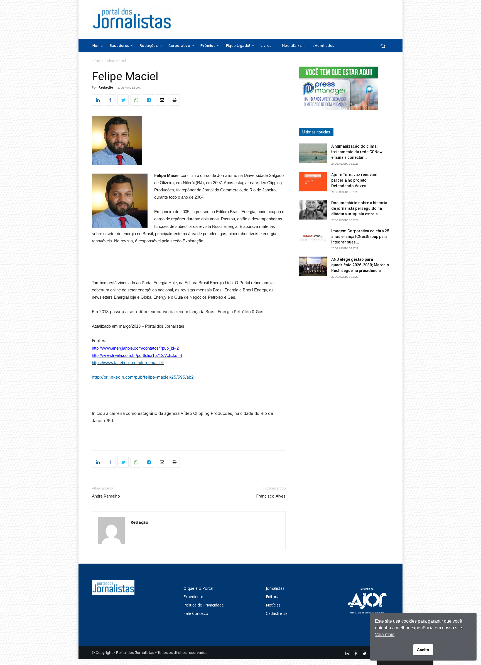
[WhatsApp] (135, 100)
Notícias (273, 605)
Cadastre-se (277, 613)
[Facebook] (110, 100)
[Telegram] (148, 100)
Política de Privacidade (203, 605)
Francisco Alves (271, 496)
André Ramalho (106, 496)
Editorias (273, 596)
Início (96, 61)
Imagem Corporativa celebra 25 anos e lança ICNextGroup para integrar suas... (360, 236)
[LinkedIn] (347, 652)
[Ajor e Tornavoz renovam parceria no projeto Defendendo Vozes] (313, 181)
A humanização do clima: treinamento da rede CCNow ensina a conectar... (356, 152)
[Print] (174, 100)
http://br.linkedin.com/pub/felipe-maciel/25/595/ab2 (143, 377)
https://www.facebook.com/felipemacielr (128, 362)
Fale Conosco (195, 613)
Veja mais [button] (384, 634)
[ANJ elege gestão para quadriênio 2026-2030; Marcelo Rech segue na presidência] (313, 266)
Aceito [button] (423, 649)
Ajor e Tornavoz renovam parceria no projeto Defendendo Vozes (354, 180)
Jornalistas (275, 588)
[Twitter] (123, 100)
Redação (106, 87)
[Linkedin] (97, 100)
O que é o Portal (198, 588)
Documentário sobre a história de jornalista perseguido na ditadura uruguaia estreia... (359, 208)
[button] (382, 45)
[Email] (161, 100)
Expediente (193, 596)
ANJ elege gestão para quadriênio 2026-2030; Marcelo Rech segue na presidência (360, 265)
